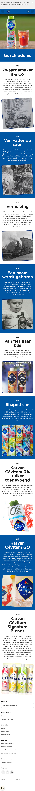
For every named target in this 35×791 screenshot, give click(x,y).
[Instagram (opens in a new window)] (3, 772)
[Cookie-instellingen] (2, 788)
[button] (2, 11)
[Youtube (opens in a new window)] (12, 772)
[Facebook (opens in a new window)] (7, 772)
